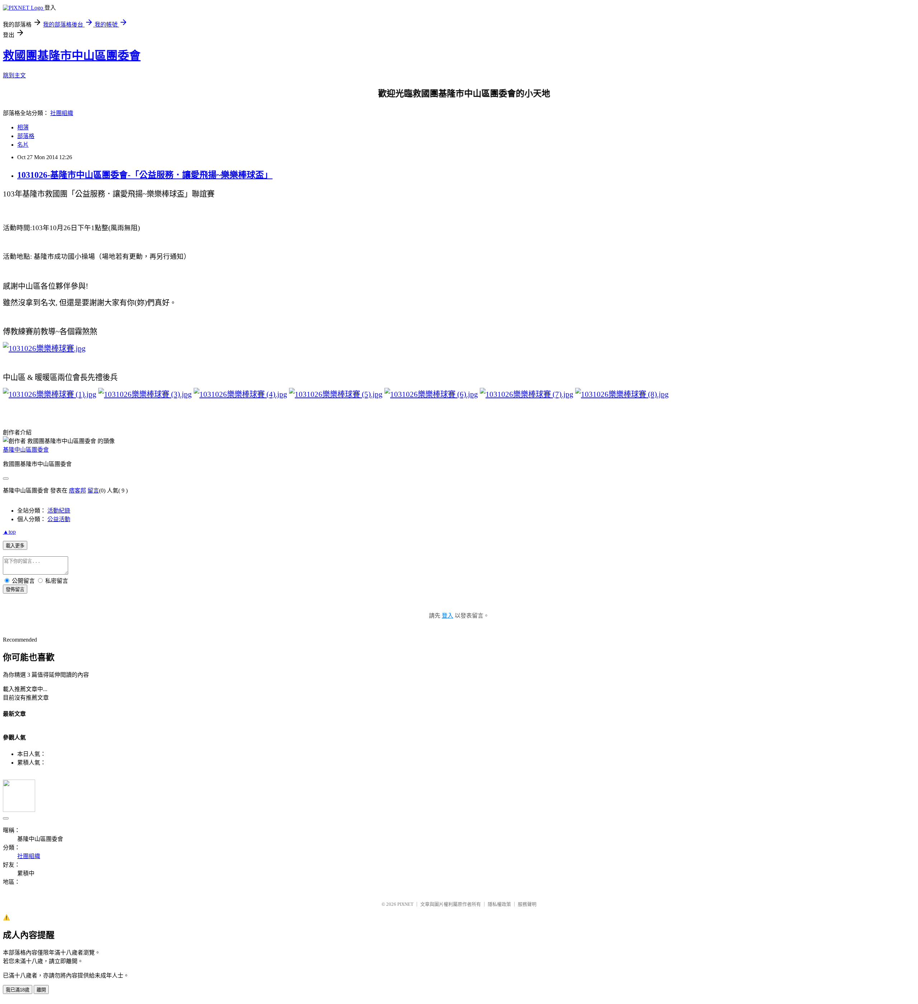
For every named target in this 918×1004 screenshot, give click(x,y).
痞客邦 (77, 490)
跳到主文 (14, 75)
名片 (23, 145)
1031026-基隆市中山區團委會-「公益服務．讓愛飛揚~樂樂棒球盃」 (145, 175)
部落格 (25, 136)
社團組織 (61, 113)
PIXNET (405, 904)
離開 (41, 990)
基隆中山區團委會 (26, 450)
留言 (93, 490)
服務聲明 (527, 904)
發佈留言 (15, 589)
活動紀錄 (58, 511)
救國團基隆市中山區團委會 (72, 55)
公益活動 (58, 519)
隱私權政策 (499, 904)
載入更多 (15, 545)
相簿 (23, 127)
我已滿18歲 (17, 990)
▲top (9, 532)
